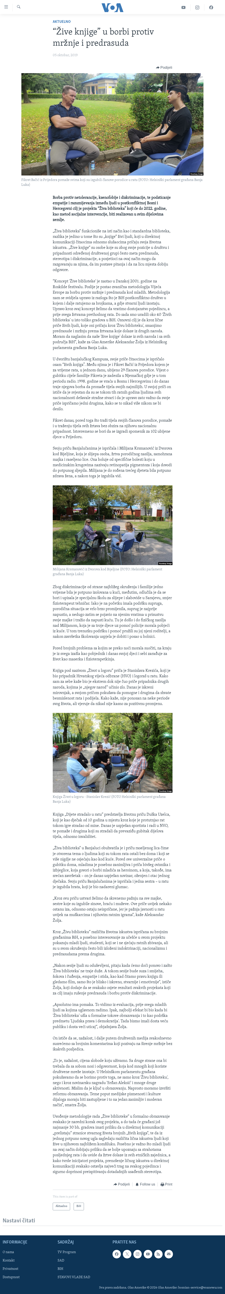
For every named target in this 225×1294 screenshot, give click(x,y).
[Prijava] (169, 1254)
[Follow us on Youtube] (148, 1254)
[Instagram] (197, 7)
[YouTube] (184, 7)
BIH (60, 1269)
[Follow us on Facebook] (116, 1254)
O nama (8, 1252)
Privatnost (10, 1269)
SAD (61, 1260)
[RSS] (158, 1254)
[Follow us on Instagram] (137, 1254)
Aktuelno (62, 22)
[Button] (164, 67)
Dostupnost (11, 1277)
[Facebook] (211, 7)
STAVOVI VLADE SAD (74, 1277)
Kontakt (9, 1260)
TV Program (67, 1252)
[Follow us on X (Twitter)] (127, 1254)
